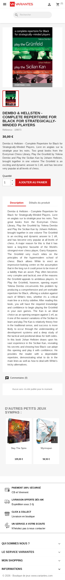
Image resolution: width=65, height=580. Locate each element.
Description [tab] (17, 202)
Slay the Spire (18, 448)
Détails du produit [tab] (39, 202)
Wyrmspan (46, 448)
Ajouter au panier (33, 182)
